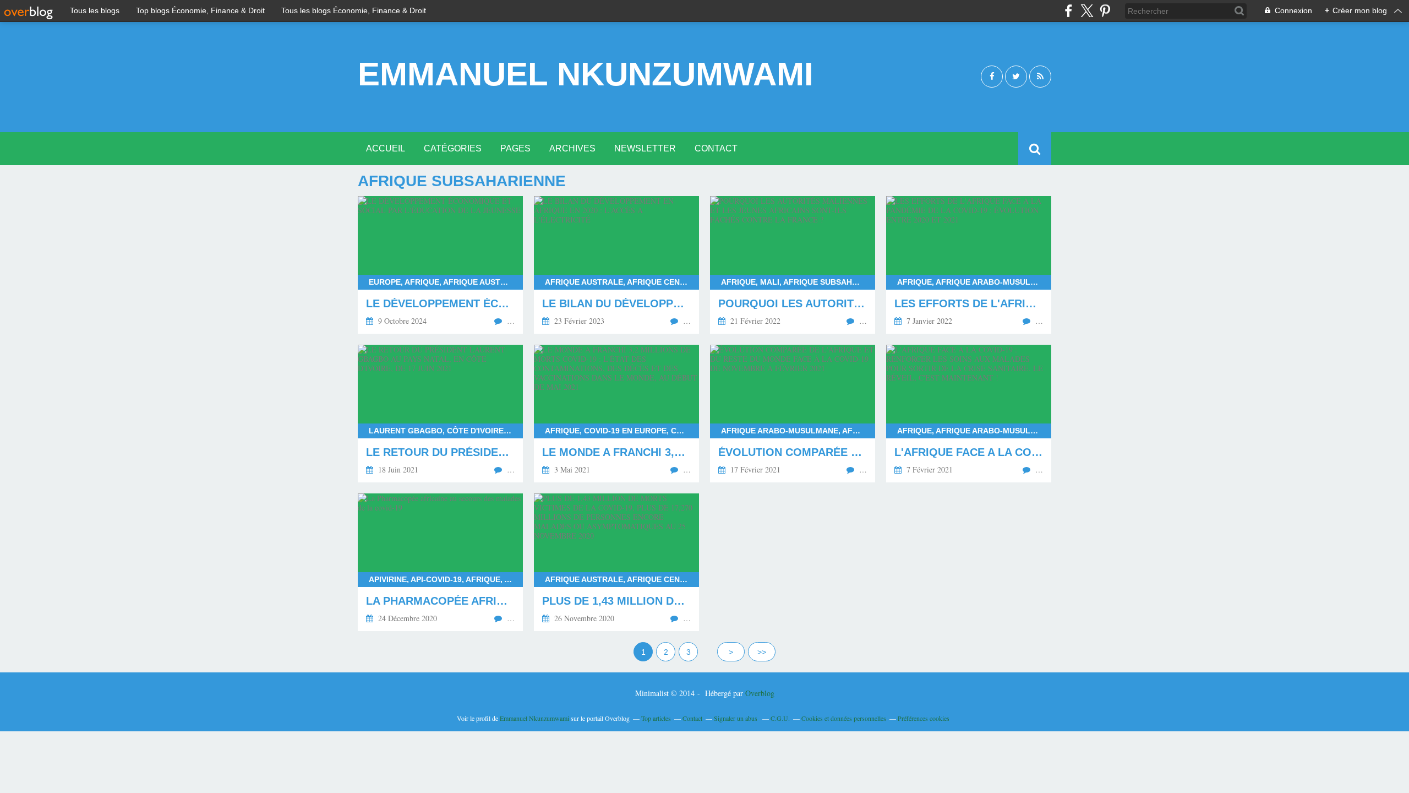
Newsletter (645, 148)
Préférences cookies (923, 718)
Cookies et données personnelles (843, 718)
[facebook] (1068, 10)
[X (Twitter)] (1087, 10)
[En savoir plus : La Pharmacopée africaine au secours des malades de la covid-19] (440, 562)
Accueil (385, 148)
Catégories (453, 148)
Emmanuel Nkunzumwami (585, 74)
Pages (515, 148)
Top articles (656, 718)
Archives (572, 148)
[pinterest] (1105, 10)
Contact (716, 148)
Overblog (759, 693)
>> (761, 652)
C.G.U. (780, 718)
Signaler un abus (736, 718)
